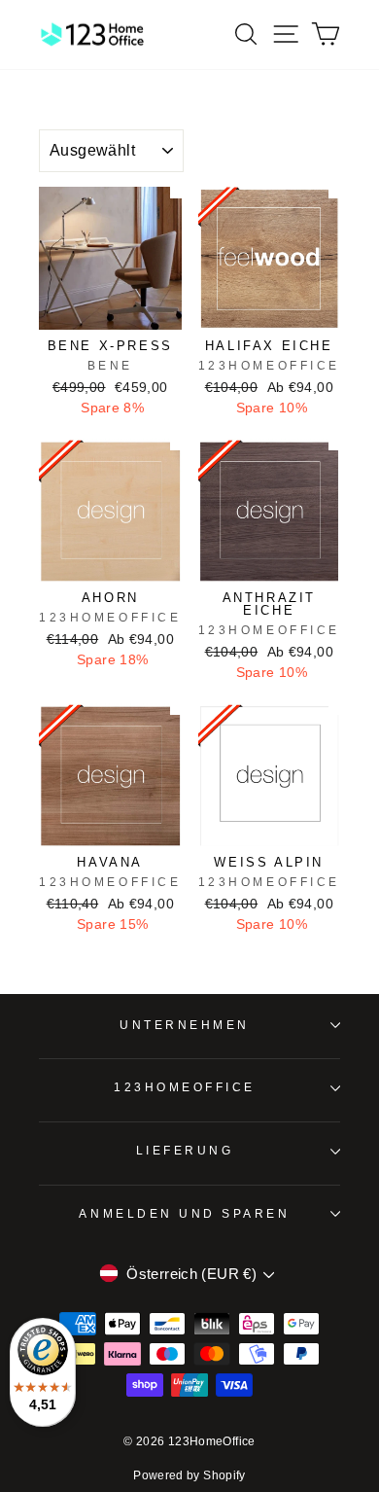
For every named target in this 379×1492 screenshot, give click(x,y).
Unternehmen (185, 1024)
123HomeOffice (185, 1087)
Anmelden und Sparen (184, 1213)
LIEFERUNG (185, 1150)
